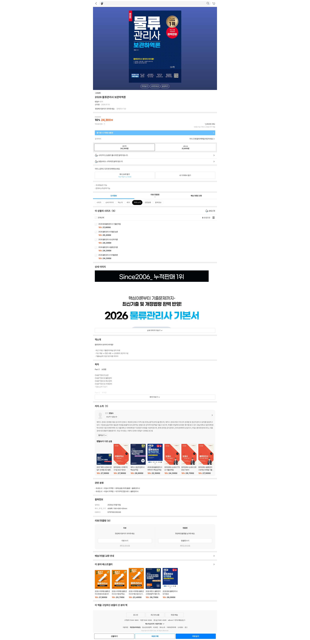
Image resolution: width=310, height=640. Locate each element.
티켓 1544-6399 (146, 620)
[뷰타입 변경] (214, 218)
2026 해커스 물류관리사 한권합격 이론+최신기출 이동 (153, 583)
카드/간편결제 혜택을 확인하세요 (201, 139)
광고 (186, 627)
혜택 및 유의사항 (125, 546)
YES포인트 (99, 124)
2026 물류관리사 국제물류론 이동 (157, 257)
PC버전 (155, 627)
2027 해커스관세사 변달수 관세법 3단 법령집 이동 (104, 464)
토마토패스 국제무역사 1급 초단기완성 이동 (121, 459)
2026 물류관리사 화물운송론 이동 (157, 234)
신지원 (97, 104)
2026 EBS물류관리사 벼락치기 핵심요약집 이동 (155, 459)
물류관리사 (136, 488)
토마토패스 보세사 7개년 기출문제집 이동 (172, 459)
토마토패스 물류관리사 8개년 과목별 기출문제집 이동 (205, 459)
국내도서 (99, 488)
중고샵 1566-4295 (160, 620)
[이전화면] (96, 3)
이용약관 (125, 627)
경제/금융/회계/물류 (122, 488)
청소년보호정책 (146, 627)
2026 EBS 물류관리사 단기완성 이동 (170, 583)
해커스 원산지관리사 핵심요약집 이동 (138, 459)
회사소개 (162, 627)
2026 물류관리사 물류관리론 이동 (157, 249)
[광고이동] (208, 3)
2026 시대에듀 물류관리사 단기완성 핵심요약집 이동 (119, 584)
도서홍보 (180, 627)
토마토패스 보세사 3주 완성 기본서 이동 (189, 459)
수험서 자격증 (109, 488)
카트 (214, 3)
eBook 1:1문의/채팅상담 (176, 620)
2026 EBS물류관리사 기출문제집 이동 (157, 226)
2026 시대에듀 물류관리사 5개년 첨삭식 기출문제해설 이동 (136, 583)
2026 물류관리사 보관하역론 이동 (157, 241)
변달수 (97, 101)
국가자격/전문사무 (122, 491)
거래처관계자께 (171, 627)
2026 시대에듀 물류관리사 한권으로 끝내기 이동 (102, 584)
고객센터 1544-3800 (131, 620)
